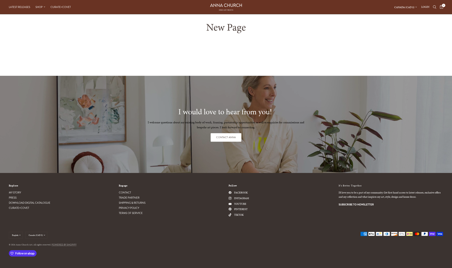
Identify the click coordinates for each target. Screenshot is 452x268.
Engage (123, 185)
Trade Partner (129, 198)
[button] (226, 137)
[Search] (434, 7)
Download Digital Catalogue (29, 203)
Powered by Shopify (64, 244)
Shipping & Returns (132, 203)
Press (13, 198)
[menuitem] (21, 7)
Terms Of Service (131, 213)
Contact (125, 193)
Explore (13, 185)
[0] (440, 7)
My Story (15, 193)
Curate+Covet (60, 7)
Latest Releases (19, 7)
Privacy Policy (129, 208)
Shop (39, 7)
